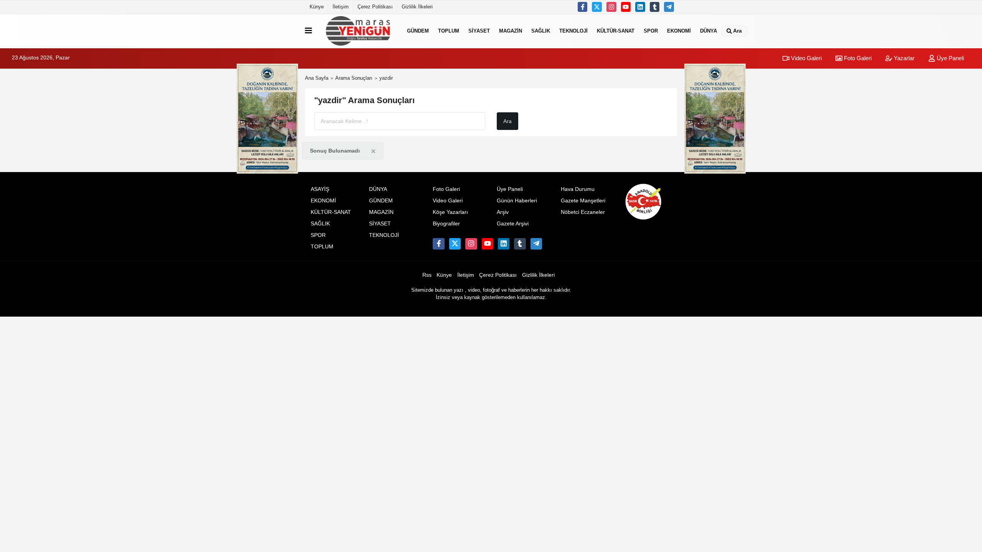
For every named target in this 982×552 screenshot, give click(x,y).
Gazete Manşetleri (583, 201)
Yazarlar (903, 58)
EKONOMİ (679, 31)
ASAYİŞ (320, 189)
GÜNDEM (418, 31)
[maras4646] (669, 7)
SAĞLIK (540, 31)
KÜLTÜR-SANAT (615, 31)
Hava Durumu (578, 189)
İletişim (341, 7)
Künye (317, 7)
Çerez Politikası (375, 7)
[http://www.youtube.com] (626, 7)
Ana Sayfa (316, 78)
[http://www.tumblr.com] (655, 7)
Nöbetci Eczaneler (583, 212)
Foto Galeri (857, 58)
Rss (427, 275)
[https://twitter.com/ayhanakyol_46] (597, 7)
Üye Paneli (949, 58)
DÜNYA (708, 31)
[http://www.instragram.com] (611, 7)
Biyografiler (446, 224)
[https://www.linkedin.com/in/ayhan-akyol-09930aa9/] (640, 7)
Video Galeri (805, 58)
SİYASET (479, 31)
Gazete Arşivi (513, 224)
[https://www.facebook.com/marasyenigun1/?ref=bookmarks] (583, 7)
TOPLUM (448, 31)
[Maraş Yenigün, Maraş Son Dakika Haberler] (358, 30)
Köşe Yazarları (450, 212)
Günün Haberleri (517, 201)
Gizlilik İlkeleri (417, 7)
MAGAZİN (510, 31)
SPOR (651, 31)
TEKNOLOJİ (573, 31)
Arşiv (503, 212)
